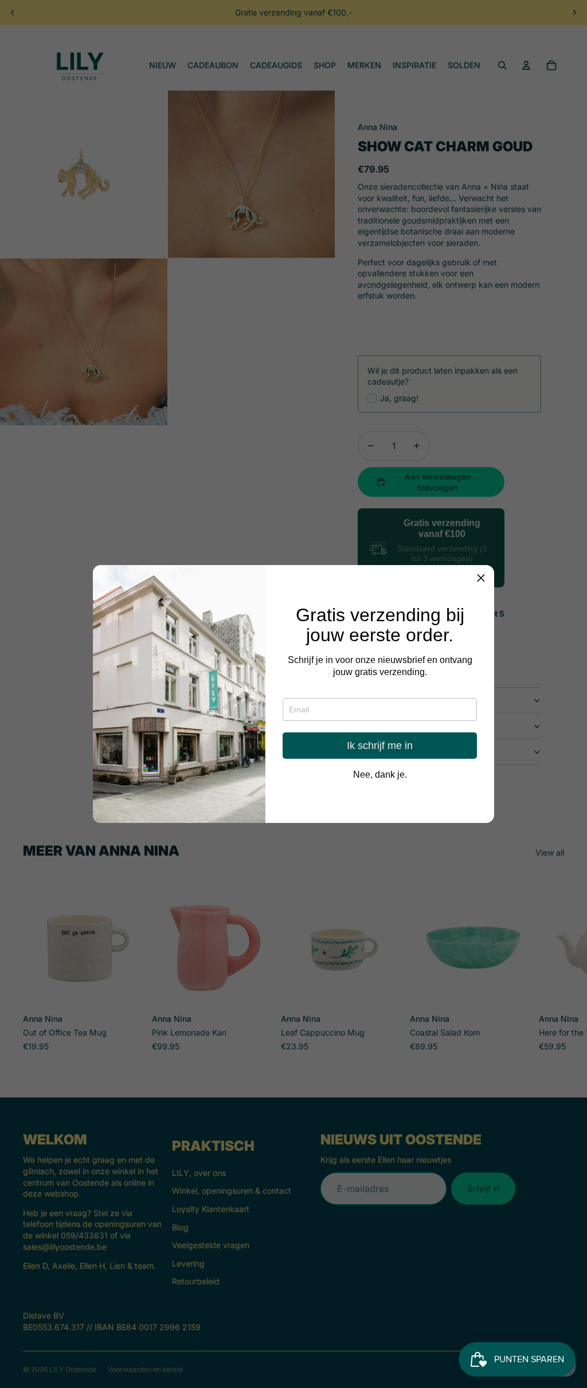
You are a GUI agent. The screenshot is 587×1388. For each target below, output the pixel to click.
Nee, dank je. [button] (380, 774)
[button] (481, 578)
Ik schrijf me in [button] (380, 745)
